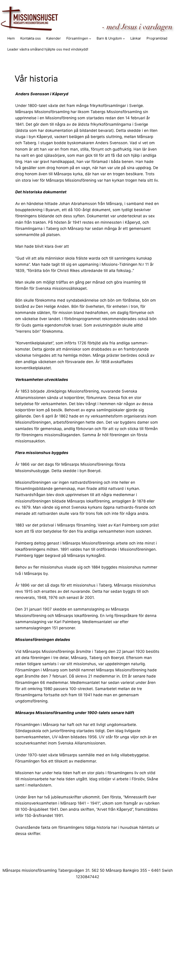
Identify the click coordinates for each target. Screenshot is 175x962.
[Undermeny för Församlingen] (90, 38)
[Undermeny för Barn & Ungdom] (124, 38)
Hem (11, 38)
